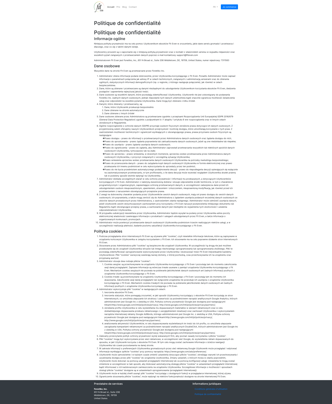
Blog (124, 7)
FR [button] (214, 7)
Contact (133, 7)
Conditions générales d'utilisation (211, 389)
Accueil (110, 7)
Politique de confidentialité (208, 394)
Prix (118, 7)
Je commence (229, 7)
